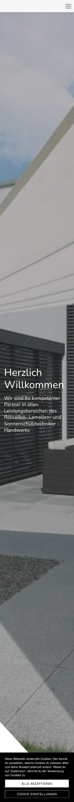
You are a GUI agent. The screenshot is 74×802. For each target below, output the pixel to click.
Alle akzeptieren (37, 784)
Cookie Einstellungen (37, 794)
